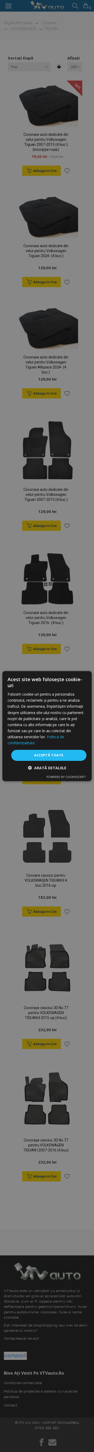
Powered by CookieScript (66, 777)
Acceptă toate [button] (48, 755)
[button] (47, 768)
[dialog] (47, 726)
